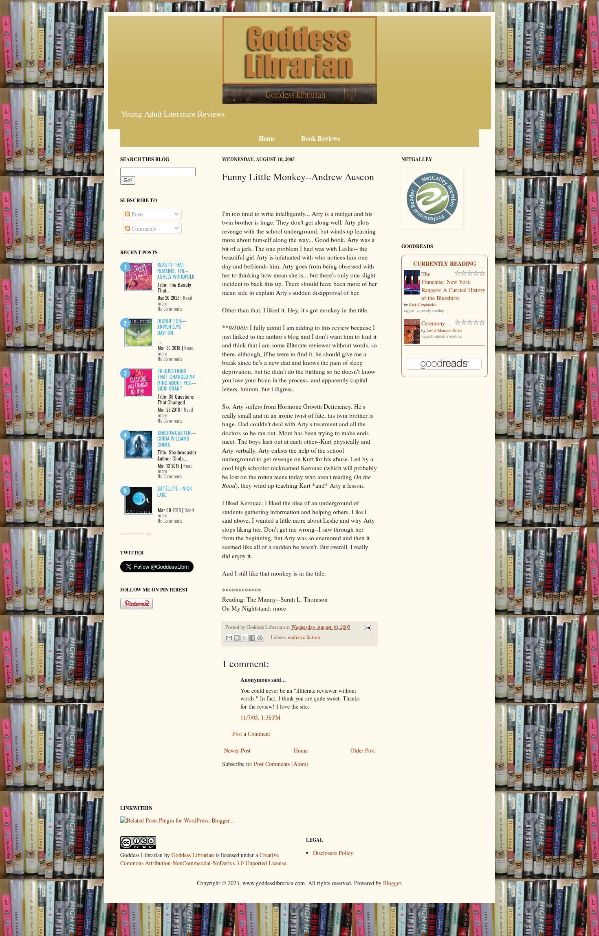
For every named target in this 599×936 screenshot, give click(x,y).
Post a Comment (251, 733)
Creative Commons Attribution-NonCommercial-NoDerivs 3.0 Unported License (203, 859)
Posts (136, 214)
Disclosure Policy (333, 853)
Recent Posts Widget (136, 533)
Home (301, 750)
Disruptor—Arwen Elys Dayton (171, 326)
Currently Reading (444, 263)
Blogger (392, 883)
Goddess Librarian (193, 855)
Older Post (362, 750)
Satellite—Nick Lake (174, 491)
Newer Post (237, 750)
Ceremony (433, 323)
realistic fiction (304, 637)
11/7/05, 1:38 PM (260, 717)
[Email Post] (366, 627)
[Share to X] (244, 638)
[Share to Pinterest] (260, 638)
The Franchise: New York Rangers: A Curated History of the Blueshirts (453, 286)
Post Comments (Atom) (281, 764)
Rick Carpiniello (422, 305)
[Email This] (229, 638)
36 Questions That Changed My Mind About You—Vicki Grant (176, 379)
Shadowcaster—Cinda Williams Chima (176, 438)
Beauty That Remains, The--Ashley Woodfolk (175, 270)
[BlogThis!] (237, 638)
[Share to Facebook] (252, 638)
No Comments (170, 308)
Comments (143, 228)
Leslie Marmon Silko (444, 330)
